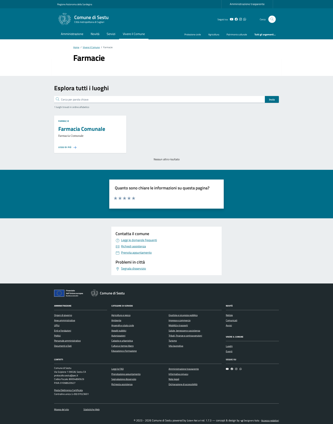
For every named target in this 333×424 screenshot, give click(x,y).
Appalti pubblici (118, 331)
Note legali (174, 379)
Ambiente (116, 320)
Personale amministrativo (67, 341)
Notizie (229, 315)
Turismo (173, 341)
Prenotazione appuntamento (125, 374)
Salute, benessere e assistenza (184, 331)
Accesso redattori (270, 420)
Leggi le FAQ (117, 369)
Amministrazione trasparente (247, 4)
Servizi (111, 34)
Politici (57, 336)
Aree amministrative (64, 320)
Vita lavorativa (176, 346)
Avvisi (229, 325)
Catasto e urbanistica (122, 341)
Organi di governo (63, 315)
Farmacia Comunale (81, 128)
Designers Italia (251, 420)
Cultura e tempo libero (122, 346)
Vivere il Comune (134, 34)
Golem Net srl (194, 420)
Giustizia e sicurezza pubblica (183, 315)
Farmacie (63, 121)
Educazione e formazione (124, 351)
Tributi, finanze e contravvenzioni (185, 336)
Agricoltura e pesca (120, 315)
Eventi (229, 351)
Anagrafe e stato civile (122, 325)
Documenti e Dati (63, 346)
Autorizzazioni (118, 336)
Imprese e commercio (179, 320)
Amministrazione (72, 34)
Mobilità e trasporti (178, 325)
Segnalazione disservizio (123, 379)
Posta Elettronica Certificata (68, 390)
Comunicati (231, 320)
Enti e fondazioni (62, 331)
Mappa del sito (61, 409)
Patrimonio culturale (237, 34)
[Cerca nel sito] (272, 19)
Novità (95, 34)
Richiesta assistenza (122, 384)
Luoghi (229, 346)
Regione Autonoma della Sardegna (74, 4)
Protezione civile (192, 34)
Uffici (56, 325)
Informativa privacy (178, 374)
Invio (272, 99)
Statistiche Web (91, 409)
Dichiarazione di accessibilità (183, 384)
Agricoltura (213, 34)
